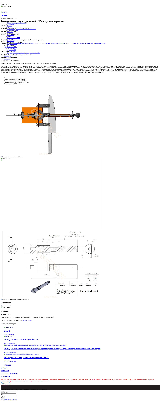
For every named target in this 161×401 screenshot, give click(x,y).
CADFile (4, 15)
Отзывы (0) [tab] (7, 47)
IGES (70, 43)
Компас (82, 43)
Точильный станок (99, 43)
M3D (74, 43)
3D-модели (10, 43)
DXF (67, 43)
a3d (64, 43)
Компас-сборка (89, 43)
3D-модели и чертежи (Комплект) (24, 43)
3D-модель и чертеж (56, 43)
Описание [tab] (7, 46)
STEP (77, 43)
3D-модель (47, 43)
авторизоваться (27, 320)
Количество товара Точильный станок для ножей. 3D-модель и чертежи (21, 40)
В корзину (3, 41)
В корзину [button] (11, 334)
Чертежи (36, 43)
